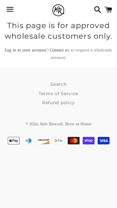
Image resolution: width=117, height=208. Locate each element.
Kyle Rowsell (51, 123)
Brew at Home (78, 123)
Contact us (59, 49)
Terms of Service (58, 93)
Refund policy (58, 102)
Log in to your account (25, 49)
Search (58, 84)
